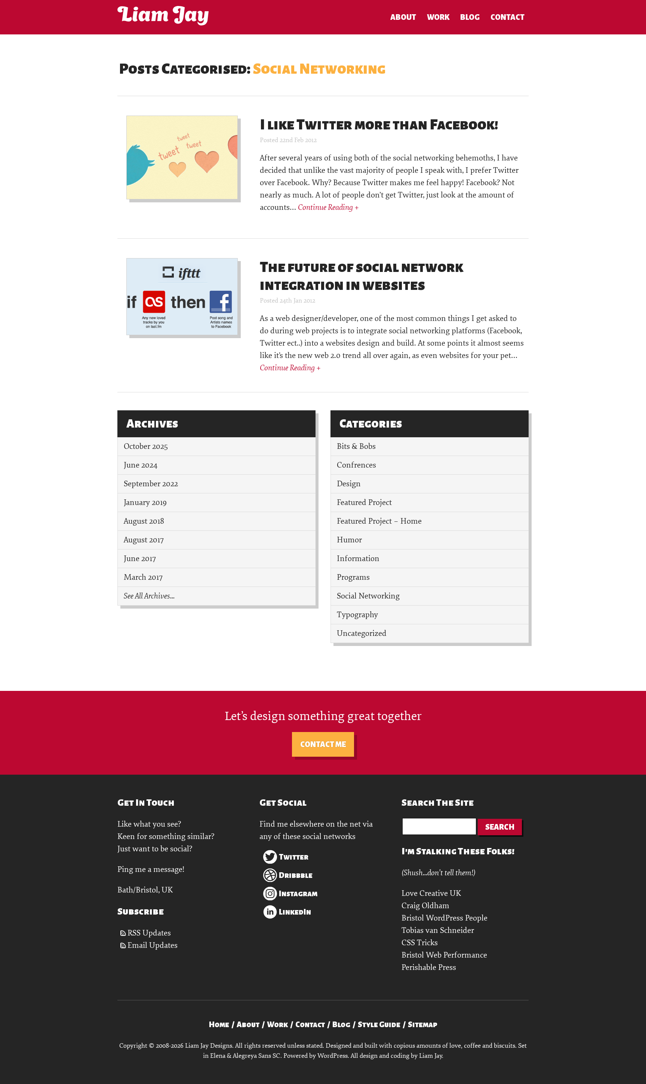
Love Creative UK (431, 893)
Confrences (356, 465)
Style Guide (379, 1024)
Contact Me (323, 744)
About (403, 17)
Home (219, 1024)
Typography (357, 615)
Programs (353, 577)
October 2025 (146, 446)
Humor (349, 540)
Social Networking (368, 596)
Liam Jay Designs (163, 15)
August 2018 (144, 521)
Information (358, 559)
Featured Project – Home (379, 521)
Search (499, 827)
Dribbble (296, 875)
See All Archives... (149, 596)
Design (349, 484)
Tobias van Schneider (438, 930)
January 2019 (145, 502)
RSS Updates (149, 933)
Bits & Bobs (356, 446)
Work (438, 17)
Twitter (293, 857)
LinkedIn (295, 912)
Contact (507, 17)
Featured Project (364, 502)
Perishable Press (429, 967)
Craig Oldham (425, 906)
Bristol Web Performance (444, 955)
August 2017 (144, 540)
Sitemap (422, 1024)
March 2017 (143, 577)
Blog (470, 17)
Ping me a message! (150, 869)
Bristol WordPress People (444, 918)
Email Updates (152, 945)
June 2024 (140, 465)
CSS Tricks (420, 943)
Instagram (298, 893)
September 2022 (151, 484)
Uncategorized (362, 633)
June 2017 (140, 559)
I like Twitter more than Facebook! (379, 124)
